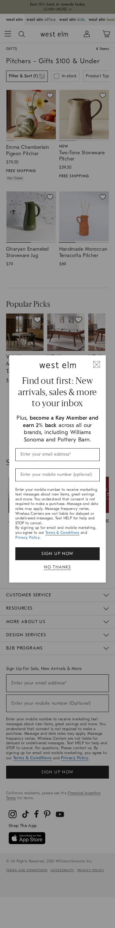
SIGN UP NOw (57, 553)
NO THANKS (57, 567)
